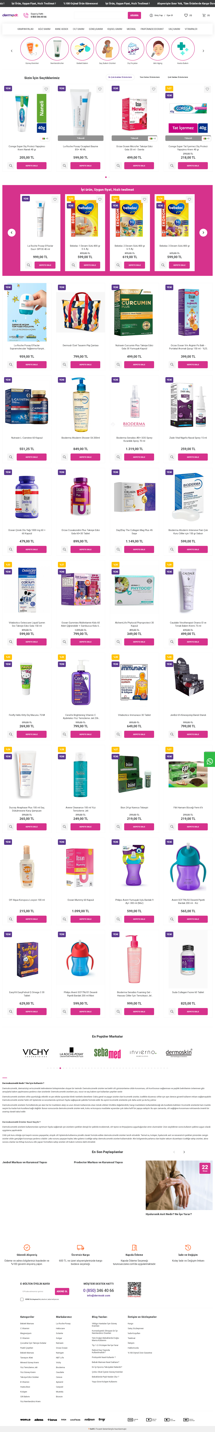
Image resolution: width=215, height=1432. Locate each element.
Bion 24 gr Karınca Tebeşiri (134, 807)
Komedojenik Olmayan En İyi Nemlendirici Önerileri (105, 1332)
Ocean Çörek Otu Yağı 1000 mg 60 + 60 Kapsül (26, 532)
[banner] (35, 1053)
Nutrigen (60, 1353)
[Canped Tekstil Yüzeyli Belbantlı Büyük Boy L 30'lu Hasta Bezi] (118, 265)
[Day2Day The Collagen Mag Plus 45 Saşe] (118, 549)
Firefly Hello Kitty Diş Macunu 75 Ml (27, 715)
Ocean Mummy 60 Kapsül (81, 900)
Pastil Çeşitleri (26, 1348)
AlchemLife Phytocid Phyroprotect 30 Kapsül (134, 624)
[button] (12, 51)
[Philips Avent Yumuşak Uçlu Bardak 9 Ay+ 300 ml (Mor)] (118, 919)
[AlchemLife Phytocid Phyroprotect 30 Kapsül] (118, 641)
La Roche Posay (63, 1323)
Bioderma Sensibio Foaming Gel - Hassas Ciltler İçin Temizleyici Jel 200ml (134, 994)
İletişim (131, 1343)
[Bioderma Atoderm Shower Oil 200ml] (64, 457)
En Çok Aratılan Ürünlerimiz (120, 77)
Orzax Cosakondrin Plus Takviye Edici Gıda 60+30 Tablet (81, 532)
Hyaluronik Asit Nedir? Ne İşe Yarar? (169, 1214)
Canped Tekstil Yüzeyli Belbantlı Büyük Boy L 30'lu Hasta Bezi (130, 247)
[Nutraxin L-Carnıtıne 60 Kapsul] (10, 457)
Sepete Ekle (31, 166)
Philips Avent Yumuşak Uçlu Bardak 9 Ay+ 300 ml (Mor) (134, 902)
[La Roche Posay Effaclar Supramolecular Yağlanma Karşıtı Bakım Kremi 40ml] (10, 364)
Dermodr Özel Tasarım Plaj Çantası (81, 345)
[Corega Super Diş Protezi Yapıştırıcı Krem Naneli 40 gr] (10, 165)
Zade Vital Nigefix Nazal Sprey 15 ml (188, 437)
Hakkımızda (133, 1348)
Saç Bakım (174, 29)
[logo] (10, 15)
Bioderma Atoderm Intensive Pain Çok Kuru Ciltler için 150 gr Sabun (188, 532)
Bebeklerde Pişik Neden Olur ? (105, 1377)
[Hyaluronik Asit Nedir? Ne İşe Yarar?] (179, 1185)
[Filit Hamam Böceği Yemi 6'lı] (172, 826)
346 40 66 (98, 1290)
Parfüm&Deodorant (152, 29)
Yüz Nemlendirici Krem (30, 1401)
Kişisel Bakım (115, 29)
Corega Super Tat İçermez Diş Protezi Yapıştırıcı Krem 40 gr (188, 148)
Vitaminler (191, 29)
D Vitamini (24, 1338)
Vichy (58, 1362)
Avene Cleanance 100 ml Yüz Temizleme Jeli (81, 809)
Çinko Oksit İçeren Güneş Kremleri (107, 1372)
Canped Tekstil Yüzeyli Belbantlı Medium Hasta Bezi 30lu (174, 247)
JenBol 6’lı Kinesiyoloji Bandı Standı (188, 715)
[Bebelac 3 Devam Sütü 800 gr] (73, 265)
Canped (59, 1387)
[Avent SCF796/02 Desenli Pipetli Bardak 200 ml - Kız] (172, 919)
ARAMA (134, 15)
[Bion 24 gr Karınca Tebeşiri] (118, 826)
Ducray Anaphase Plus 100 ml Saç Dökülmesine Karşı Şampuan (27, 809)
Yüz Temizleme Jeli (28, 1367)
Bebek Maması (27, 1323)
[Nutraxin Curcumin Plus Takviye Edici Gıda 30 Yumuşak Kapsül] (118, 364)
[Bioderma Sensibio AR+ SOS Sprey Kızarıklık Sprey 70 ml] (118, 457)
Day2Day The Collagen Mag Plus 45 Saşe (134, 532)
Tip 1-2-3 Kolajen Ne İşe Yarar (105, 1345)
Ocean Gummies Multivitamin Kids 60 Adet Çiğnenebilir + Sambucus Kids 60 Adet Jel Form (80, 624)
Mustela (59, 1392)
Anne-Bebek (61, 29)
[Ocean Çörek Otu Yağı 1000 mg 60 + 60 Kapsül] (10, 549)
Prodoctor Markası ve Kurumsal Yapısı (98, 1162)
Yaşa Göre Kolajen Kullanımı (104, 1381)
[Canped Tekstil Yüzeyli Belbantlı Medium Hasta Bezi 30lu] (163, 265)
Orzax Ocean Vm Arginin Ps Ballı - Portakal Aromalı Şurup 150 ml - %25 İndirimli (188, 347)
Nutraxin (59, 1343)
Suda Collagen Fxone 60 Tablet (188, 992)
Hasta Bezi (25, 1387)
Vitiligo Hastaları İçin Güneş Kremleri (104, 1324)
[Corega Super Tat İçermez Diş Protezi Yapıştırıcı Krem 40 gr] (172, 165)
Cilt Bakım (78, 29)
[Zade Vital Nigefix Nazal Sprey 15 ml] (172, 457)
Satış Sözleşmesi (136, 1328)
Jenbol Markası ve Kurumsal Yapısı (24, 1162)
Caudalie (60, 1372)
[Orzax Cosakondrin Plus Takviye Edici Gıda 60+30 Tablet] (64, 549)
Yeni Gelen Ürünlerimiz (150, 77)
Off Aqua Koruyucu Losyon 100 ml (27, 900)
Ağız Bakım (44, 29)
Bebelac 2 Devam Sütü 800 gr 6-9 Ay (40, 247)
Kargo (130, 1323)
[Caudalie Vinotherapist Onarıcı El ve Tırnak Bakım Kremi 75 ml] (172, 641)
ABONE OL (62, 1291)
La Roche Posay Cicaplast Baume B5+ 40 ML (80, 148)
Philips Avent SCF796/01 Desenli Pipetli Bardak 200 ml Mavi (80, 994)
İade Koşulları (134, 1333)
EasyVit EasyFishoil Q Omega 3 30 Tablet (26, 994)
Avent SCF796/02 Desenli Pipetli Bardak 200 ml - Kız (188, 902)
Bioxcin (59, 1396)
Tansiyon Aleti (26, 1357)
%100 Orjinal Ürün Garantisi (140, 1353)
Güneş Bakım (96, 29)
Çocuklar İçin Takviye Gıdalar (33, 1343)
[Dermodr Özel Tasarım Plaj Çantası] (64, 364)
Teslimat (131, 1338)
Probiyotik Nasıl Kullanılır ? (104, 1357)
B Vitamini (24, 1382)
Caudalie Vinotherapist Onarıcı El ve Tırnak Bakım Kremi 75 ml (188, 624)
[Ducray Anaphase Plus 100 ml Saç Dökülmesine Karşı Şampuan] (10, 826)
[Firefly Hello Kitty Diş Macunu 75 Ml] (10, 734)
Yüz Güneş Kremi (28, 1372)
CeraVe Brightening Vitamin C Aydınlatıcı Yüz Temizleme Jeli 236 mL (80, 717)
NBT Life (60, 1357)
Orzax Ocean (62, 1348)
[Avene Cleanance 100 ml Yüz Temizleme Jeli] (64, 826)
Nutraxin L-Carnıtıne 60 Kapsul (26, 437)
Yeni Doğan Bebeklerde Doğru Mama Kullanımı (105, 1339)
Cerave (59, 1377)
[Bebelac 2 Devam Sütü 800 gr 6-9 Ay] (28, 265)
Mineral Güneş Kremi (29, 1362)
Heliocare (60, 1328)
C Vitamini (24, 1328)
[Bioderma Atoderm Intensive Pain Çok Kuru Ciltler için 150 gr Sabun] (172, 549)
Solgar (59, 1338)
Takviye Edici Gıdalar (29, 1377)
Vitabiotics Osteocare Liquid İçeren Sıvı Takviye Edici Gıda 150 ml (27, 624)
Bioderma (60, 1367)
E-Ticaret (98, 1429)
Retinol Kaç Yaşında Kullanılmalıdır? (101, 1351)
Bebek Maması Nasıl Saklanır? (105, 1362)
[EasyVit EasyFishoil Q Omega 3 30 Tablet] (10, 1011)
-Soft (91, 1429)
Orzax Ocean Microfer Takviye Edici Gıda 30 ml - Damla (134, 148)
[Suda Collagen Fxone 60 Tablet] (172, 1011)
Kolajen (23, 1392)
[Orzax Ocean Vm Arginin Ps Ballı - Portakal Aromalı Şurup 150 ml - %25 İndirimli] (172, 364)
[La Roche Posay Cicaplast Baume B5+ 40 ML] (64, 165)
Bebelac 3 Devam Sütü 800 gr (85, 245)
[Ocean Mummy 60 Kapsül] (64, 919)
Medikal (131, 29)
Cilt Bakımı (25, 1396)
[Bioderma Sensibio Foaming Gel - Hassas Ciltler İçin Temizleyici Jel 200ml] (118, 1011)
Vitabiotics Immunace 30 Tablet (134, 715)
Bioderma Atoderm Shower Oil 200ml (81, 437)
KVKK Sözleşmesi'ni (33, 1299)
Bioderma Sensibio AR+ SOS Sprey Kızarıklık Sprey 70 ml (134, 439)
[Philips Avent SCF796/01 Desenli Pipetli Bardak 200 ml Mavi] (64, 1011)
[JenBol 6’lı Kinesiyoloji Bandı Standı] (172, 734)
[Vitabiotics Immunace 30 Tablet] (118, 734)
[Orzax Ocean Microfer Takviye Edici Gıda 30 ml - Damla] (118, 165)
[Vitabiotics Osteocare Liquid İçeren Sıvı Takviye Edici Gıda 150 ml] (10, 641)
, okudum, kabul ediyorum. (42, 1299)
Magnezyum (25, 1333)
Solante (59, 1333)
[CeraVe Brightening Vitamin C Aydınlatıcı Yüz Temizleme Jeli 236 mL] (64, 734)
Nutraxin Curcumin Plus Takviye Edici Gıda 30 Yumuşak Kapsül (134, 347)
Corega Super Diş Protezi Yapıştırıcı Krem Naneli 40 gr (27, 148)
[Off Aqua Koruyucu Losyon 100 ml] (10, 919)
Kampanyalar (26, 29)
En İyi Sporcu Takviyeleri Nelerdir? (107, 1367)
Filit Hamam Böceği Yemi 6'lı (188, 807)
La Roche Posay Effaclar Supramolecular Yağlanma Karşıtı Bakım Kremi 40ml (27, 347)
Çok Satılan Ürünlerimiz (178, 77)
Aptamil (59, 1382)
